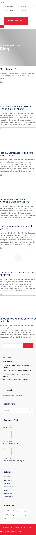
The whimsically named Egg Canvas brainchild (18, 319)
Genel (6, 490)
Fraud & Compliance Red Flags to (13, 461)
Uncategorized (9, 497)
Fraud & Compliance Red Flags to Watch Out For (16, 154)
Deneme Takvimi (15, 21)
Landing (23, 511)
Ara (28, 345)
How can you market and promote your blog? (16, 227)
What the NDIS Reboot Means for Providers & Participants (16, 107)
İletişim (23, 10)
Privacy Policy (16, 531)
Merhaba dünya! (8, 69)
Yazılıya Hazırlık (9, 10)
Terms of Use (4, 531)
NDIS (6, 515)
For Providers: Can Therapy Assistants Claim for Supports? (15, 200)
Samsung (23, 515)
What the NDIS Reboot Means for (13, 444)
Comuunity (8, 480)
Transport (7, 519)
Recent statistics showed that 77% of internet (17, 273)
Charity (15, 511)
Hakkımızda (9, 6)
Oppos (14, 515)
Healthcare (8, 493)
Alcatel (7, 511)
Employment (8, 487)
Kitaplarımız (23, 6)
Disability (7, 483)
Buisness (7, 477)
